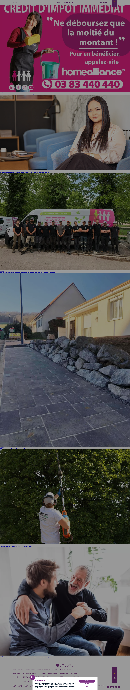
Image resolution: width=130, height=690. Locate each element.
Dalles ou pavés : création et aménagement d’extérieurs (14, 449)
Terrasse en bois (26, 681)
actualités (2, 92)
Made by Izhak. (26, 686)
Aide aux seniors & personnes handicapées (50, 673)
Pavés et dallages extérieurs (28, 678)
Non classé (2, 171)
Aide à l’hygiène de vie (46, 676)
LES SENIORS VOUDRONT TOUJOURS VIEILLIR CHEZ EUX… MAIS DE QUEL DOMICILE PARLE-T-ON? (24, 658)
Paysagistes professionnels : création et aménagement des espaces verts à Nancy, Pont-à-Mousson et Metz (27, 272)
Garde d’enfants (74, 673)
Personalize (87, 683)
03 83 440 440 (103, 2)
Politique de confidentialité (20, 686)
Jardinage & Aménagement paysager (29, 673)
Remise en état (15, 676)
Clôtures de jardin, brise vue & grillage (29, 680)
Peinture (61, 676)
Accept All (87, 680)
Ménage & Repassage (16, 673)
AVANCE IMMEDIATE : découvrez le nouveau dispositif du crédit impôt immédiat (20, 94)
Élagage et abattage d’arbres (28, 677)
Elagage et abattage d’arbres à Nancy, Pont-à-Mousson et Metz (16, 546)
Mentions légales (14, 686)
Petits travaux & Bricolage (64, 673)
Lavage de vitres (15, 677)
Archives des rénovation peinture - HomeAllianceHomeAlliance (65, 2)
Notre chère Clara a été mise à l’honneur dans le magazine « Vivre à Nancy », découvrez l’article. (24, 172)
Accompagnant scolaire (75, 676)
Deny (87, 686)
